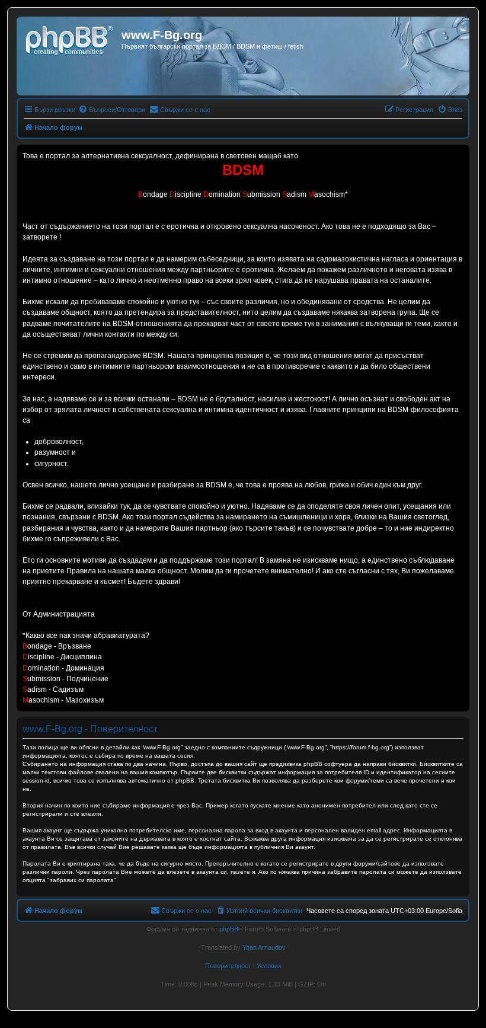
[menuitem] (111, 110)
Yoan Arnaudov (264, 947)
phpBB (228, 929)
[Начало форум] (71, 39)
